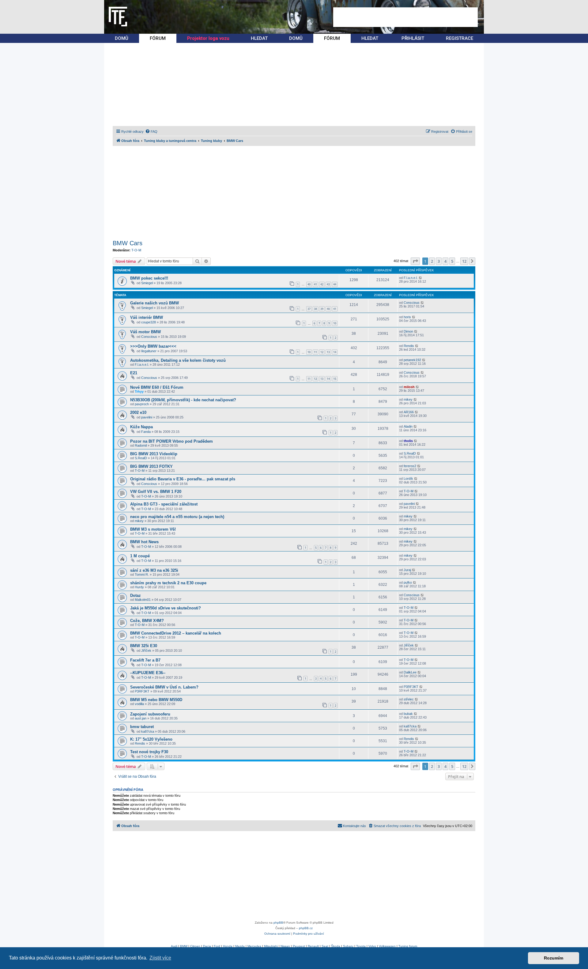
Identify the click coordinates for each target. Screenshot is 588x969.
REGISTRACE (459, 38)
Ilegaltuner (148, 351)
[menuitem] (151, 131)
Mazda (240, 946)
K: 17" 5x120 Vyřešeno (151, 739)
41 (315, 284)
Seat (325, 946)
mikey (408, 399)
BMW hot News (144, 542)
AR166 (409, 412)
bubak (408, 713)
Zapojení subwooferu (150, 714)
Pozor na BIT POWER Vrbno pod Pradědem (171, 441)
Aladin (408, 426)
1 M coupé (140, 556)
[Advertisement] (405, 17)
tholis (408, 441)
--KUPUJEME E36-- (147, 672)
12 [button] (464, 261)
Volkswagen (387, 946)
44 (334, 284)
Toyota (361, 946)
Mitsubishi (271, 946)
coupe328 (148, 322)
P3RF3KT (142, 691)
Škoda (335, 946)
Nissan (285, 946)
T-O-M (136, 250)
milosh (409, 387)
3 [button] (439, 261)
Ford (217, 946)
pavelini (146, 417)
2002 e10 (138, 412)
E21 (133, 373)
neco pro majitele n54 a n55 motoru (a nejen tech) (177, 516)
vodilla (139, 704)
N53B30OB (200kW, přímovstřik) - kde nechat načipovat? (183, 400)
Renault (313, 946)
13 (328, 352)
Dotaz (135, 595)
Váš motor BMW (145, 332)
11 (315, 352)
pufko (408, 582)
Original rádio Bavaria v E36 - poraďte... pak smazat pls (182, 479)
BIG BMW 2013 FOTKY (151, 466)
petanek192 (412, 360)
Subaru (348, 946)
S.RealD (141, 458)
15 (334, 379)
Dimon (408, 331)
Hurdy (139, 587)
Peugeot (299, 946)
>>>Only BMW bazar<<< (153, 346)
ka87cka (147, 731)
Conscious (412, 302)
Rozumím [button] (553, 958)
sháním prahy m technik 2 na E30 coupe (168, 583)
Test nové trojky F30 (149, 752)
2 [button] (432, 261)
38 (315, 309)
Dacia (207, 946)
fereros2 (410, 466)
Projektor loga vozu (208, 38)
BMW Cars (127, 243)
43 (328, 284)
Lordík (408, 478)
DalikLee (410, 672)
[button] (415, 261)
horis (407, 317)
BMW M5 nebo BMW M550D (156, 699)
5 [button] (452, 261)
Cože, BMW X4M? (147, 620)
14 (334, 352)
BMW (183, 946)
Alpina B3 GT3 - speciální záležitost (164, 504)
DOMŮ (121, 38)
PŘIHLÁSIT (412, 38)
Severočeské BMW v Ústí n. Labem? (164, 687)
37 (309, 309)
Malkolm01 (143, 599)
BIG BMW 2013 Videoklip (153, 454)
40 (309, 284)
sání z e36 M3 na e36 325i (154, 570)
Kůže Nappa (141, 427)
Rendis (409, 346)
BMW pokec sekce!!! (149, 278)
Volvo (372, 946)
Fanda (146, 431)
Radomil (141, 445)
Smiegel (147, 283)
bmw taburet (142, 726)
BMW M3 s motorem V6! (153, 529)
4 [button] (445, 261)
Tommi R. (142, 574)
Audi (174, 946)
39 (321, 309)
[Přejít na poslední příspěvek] (421, 278)
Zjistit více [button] (160, 957)
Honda (227, 946)
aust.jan (140, 718)
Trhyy (139, 391)
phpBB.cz (306, 928)
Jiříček (146, 650)
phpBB (278, 922)
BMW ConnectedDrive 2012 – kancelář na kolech (175, 633)
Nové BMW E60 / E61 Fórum (156, 387)
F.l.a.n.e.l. (411, 278)
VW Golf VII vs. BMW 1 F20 (155, 491)
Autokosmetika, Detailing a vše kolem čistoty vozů (178, 360)
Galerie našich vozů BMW (154, 303)
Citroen (195, 946)
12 (321, 352)
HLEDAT (259, 38)
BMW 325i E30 (143, 645)
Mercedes (254, 946)
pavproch (142, 404)
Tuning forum (407, 946)
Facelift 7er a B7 (145, 660)
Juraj (407, 570)
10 (334, 323)
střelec (409, 699)
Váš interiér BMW (146, 317)
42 (321, 284)
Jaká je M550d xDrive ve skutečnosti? (165, 608)
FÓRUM (158, 38)
